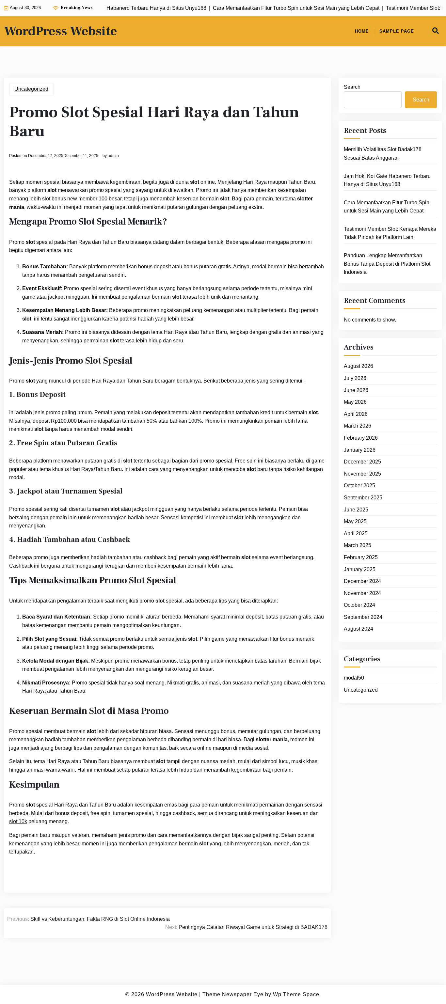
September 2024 (363, 617)
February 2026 (361, 438)
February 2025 (361, 557)
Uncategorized (31, 89)
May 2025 (355, 521)
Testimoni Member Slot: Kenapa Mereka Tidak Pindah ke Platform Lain (390, 233)
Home (362, 31)
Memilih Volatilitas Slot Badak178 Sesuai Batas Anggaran (383, 154)
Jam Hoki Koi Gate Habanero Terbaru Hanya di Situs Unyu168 (387, 180)
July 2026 (355, 378)
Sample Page (396, 31)
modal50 (354, 678)
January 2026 (359, 450)
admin (113, 156)
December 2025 (362, 461)
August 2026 (358, 366)
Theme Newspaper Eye (232, 994)
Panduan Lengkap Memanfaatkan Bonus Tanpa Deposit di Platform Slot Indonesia (387, 264)
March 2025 (357, 545)
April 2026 (356, 414)
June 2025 (356, 509)
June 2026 (356, 390)
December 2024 (362, 581)
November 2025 (362, 474)
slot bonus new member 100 (74, 198)
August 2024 (358, 629)
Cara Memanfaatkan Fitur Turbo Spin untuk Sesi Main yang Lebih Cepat (386, 207)
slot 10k (18, 821)
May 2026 (355, 402)
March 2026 (357, 426)
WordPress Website (60, 31)
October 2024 (359, 605)
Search (352, 87)
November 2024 (362, 593)
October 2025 (359, 485)
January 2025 (359, 569)
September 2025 (363, 497)
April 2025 (356, 533)
